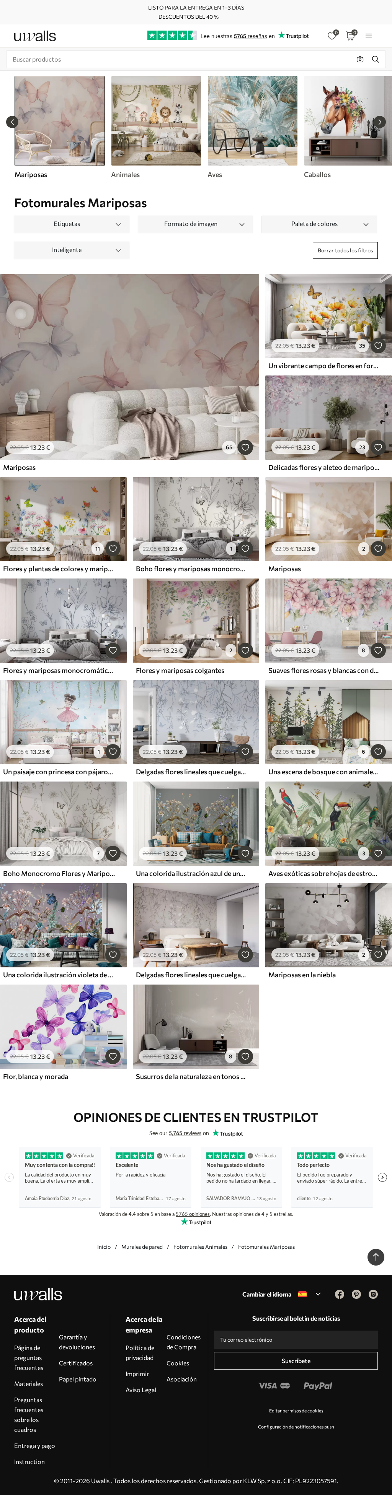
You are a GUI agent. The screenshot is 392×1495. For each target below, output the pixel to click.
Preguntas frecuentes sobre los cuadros (28, 1414)
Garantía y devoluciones (77, 1341)
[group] (156, 127)
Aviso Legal (141, 1389)
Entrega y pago (34, 1445)
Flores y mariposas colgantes (180, 670)
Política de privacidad (140, 1352)
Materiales (28, 1383)
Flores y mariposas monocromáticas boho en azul (59, 670)
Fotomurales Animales (200, 1246)
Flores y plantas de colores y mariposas (59, 568)
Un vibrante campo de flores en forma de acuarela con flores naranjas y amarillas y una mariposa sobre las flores (324, 365)
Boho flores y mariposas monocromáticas (192, 568)
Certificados (76, 1363)
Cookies (178, 1363)
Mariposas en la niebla (302, 974)
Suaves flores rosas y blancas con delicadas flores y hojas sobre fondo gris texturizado (324, 670)
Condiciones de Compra (184, 1341)
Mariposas (19, 467)
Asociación (182, 1379)
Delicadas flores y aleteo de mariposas (324, 467)
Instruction (29, 1461)
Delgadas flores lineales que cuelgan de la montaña (192, 771)
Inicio (104, 1246)
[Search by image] (360, 59)
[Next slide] (380, 122)
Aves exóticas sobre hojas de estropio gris (324, 873)
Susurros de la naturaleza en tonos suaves (192, 1076)
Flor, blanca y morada (35, 1076)
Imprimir (137, 1373)
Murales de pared (142, 1246)
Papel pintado (77, 1379)
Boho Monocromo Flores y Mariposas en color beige (59, 873)
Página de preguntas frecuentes (28, 1357)
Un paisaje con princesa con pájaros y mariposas (59, 771)
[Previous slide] (12, 122)
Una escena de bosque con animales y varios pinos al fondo (324, 771)
